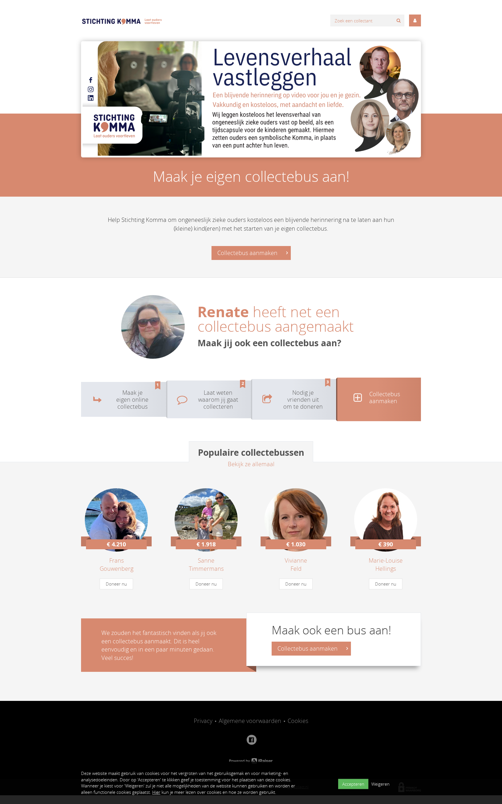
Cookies (298, 721)
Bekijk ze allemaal (251, 464)
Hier (156, 792)
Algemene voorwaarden (250, 721)
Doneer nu (116, 584)
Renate (225, 312)
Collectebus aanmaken (248, 253)
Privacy (203, 721)
